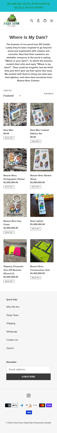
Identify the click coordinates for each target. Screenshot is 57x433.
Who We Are (12, 306)
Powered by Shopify (42, 423)
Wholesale (11, 331)
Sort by (7, 91)
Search (10, 348)
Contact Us (12, 339)
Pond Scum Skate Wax (23, 423)
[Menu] (51, 20)
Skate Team (12, 315)
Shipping (10, 323)
